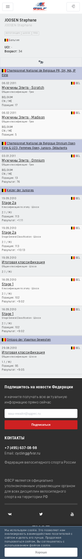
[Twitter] (41, 514)
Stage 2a (9, 203)
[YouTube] (72, 514)
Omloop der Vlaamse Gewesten (29, 340)
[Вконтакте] (10, 514)
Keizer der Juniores (20, 190)
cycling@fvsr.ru (28, 453)
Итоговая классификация (23, 262)
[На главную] (40, 6)
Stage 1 (8, 284)
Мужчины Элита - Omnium (23, 161)
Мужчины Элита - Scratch (23, 88)
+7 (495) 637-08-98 (21, 448)
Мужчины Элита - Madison (23, 117)
